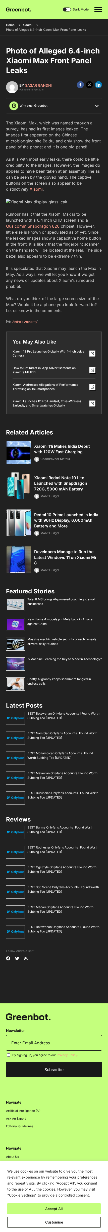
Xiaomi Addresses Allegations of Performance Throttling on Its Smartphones (45, 387)
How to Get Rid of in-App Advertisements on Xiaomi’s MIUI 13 (44, 370)
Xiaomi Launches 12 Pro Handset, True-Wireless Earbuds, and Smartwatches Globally (47, 403)
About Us (12, 1157)
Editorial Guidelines (19, 1126)
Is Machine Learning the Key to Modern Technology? (64, 659)
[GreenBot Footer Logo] (28, 1016)
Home (10, 25)
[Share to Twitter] (89, 84)
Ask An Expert (16, 1118)
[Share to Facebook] (80, 84)
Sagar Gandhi (38, 85)
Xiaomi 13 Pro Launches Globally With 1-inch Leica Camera (48, 354)
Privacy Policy (67, 1055)
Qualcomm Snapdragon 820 (33, 226)
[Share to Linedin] (98, 84)
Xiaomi (27, 25)
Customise (54, 1222)
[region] (54, 1196)
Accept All (54, 1209)
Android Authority (24, 322)
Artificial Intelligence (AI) (23, 1111)
